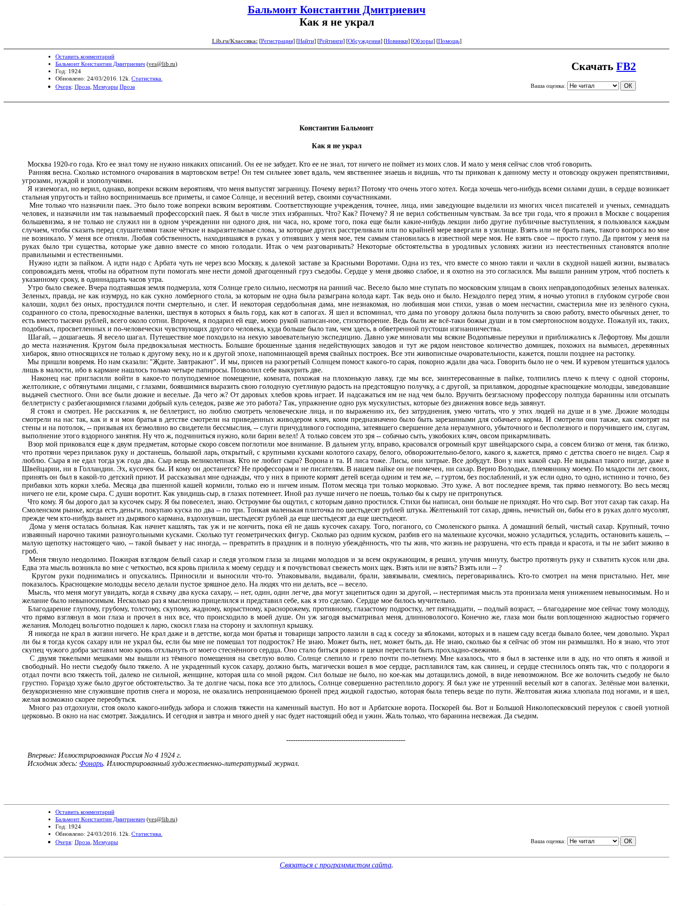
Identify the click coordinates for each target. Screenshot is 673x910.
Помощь (449, 41)
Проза (82, 86)
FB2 (626, 66)
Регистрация (277, 41)
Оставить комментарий (84, 56)
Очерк (63, 86)
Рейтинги (331, 41)
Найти (306, 41)
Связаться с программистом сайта (335, 865)
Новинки (396, 41)
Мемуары (105, 86)
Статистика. (147, 78)
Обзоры (423, 41)
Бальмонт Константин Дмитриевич (337, 10)
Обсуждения (364, 41)
